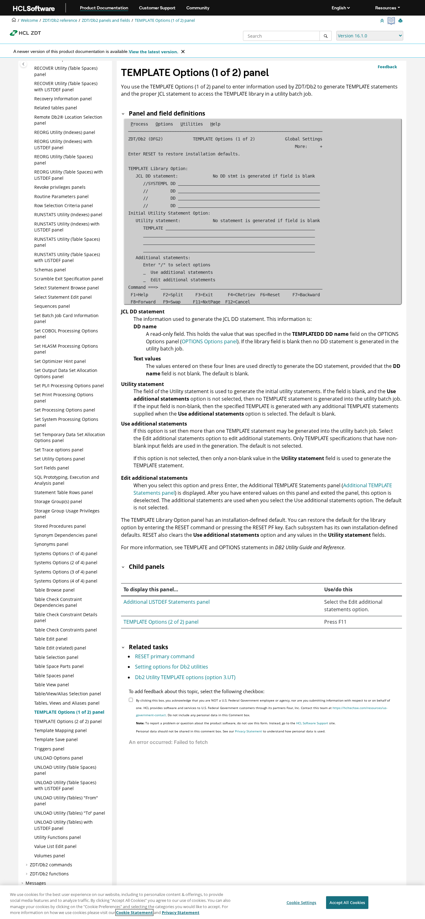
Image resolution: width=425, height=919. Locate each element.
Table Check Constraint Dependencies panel (58, 602)
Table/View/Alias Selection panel (67, 694)
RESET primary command (164, 656)
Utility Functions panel (57, 837)
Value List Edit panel (55, 846)
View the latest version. (153, 51)
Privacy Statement (248, 731)
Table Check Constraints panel (65, 630)
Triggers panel (49, 749)
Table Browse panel (54, 590)
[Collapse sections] (383, 20)
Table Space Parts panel (59, 666)
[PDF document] (391, 21)
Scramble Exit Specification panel (68, 279)
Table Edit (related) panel (60, 648)
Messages (36, 883)
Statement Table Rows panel (63, 492)
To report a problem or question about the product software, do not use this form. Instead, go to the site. (236, 723)
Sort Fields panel (51, 468)
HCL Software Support (312, 723)
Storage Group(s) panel (58, 501)
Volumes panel (49, 856)
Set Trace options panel (58, 450)
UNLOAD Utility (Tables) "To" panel (69, 813)
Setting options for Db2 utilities (171, 666)
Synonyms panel (51, 544)
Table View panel (51, 685)
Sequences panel (52, 306)
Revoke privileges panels (60, 187)
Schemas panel (50, 270)
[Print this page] (401, 20)
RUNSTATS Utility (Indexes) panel (68, 214)
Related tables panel (55, 108)
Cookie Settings (301, 902)
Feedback (387, 66)
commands (51, 865)
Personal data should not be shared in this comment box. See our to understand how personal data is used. (230, 731)
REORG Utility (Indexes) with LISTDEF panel (63, 144)
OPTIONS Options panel (209, 341)
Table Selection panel (56, 657)
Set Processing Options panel (64, 410)
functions (49, 874)
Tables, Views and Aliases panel (67, 703)
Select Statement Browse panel (66, 288)
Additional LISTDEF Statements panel (167, 601)
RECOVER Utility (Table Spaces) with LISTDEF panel (65, 86)
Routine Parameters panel (61, 196)
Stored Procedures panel (60, 526)
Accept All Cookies (347, 902)
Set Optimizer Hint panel (60, 361)
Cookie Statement (134, 912)
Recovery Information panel (63, 99)
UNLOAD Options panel (58, 758)
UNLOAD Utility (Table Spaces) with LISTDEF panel (65, 785)
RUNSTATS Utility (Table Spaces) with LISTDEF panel (67, 257)
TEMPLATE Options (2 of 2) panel (68, 721)
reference (60, 20)
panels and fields (106, 20)
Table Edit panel (51, 639)
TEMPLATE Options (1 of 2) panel (165, 20)
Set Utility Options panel (59, 459)
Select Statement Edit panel (63, 297)
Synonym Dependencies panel (65, 535)
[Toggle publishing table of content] (23, 64)
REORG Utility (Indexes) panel (64, 132)
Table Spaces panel (54, 676)
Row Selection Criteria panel (63, 205)
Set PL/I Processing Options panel (69, 385)
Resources (385, 8)
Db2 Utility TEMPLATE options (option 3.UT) (185, 677)
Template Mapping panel (60, 730)
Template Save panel (56, 739)
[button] (31, 68)
